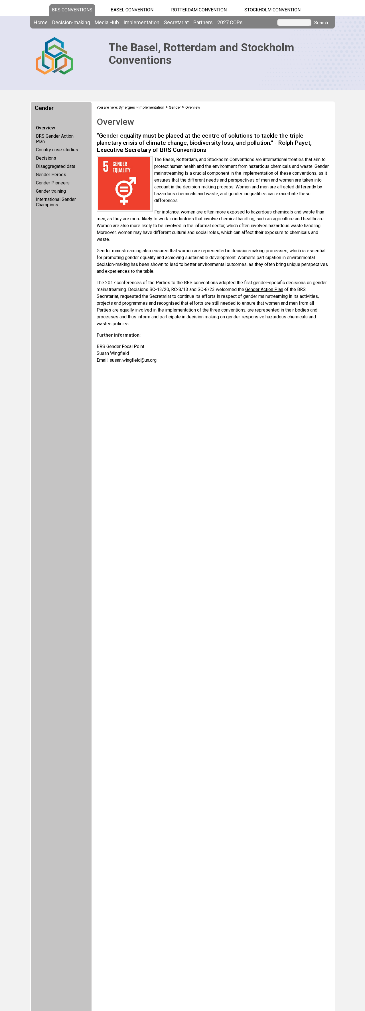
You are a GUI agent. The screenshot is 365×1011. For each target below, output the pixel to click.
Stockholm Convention (272, 10)
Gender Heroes (51, 174)
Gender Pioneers (53, 183)
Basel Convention (132, 10)
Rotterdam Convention (199, 10)
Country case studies (57, 149)
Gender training (51, 191)
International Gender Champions (56, 202)
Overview (45, 128)
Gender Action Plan (264, 289)
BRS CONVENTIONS (72, 10)
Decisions (46, 158)
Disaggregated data (55, 166)
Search (321, 23)
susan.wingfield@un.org (133, 360)
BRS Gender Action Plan (55, 138)
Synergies (127, 107)
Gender (175, 107)
